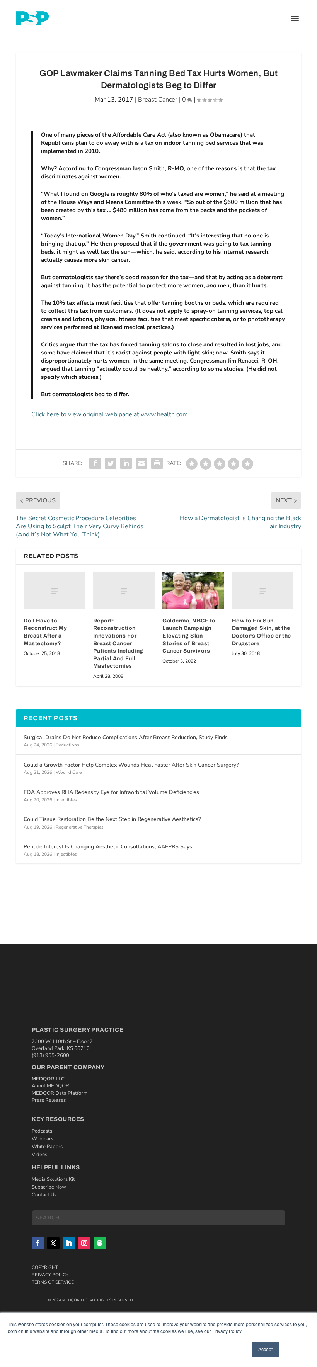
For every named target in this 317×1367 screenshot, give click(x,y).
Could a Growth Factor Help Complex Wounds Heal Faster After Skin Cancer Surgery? (131, 764)
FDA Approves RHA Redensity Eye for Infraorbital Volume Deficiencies (111, 792)
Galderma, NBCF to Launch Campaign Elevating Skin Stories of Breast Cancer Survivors (189, 636)
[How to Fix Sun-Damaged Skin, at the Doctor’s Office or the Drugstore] (263, 590)
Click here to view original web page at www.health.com (109, 414)
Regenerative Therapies (80, 827)
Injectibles (66, 800)
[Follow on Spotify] (100, 1243)
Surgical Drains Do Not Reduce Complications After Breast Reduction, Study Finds (126, 737)
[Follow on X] (53, 1243)
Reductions (67, 745)
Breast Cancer (157, 99)
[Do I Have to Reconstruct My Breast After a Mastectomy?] (54, 590)
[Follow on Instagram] (84, 1243)
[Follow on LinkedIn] (69, 1243)
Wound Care (69, 772)
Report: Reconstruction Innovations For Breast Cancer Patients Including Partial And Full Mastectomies (118, 643)
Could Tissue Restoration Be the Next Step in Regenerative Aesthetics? (112, 819)
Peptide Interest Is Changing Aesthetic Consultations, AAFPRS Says (108, 846)
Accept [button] (265, 1349)
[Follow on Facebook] (38, 1243)
